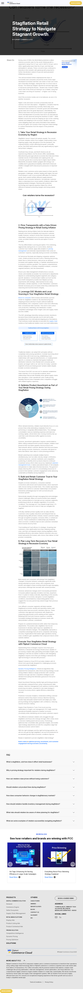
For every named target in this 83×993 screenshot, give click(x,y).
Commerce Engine (12, 907)
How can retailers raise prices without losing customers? (27, 779)
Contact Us (35, 912)
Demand (9, 904)
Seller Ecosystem (12, 910)
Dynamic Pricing (12, 936)
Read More (13, 877)
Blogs (33, 909)
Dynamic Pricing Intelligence (27, 669)
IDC (32, 918)
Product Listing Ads (13, 923)
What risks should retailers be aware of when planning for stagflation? (32, 812)
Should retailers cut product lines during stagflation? (26, 787)
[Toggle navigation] (2, 3)
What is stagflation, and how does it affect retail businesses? (29, 762)
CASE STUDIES (35, 901)
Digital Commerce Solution (16, 901)
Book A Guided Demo (66, 898)
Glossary (34, 915)
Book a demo (22, 741)
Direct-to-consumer (24, 298)
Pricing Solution (12, 930)
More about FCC (13, 961)
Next (72, 864)
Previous (10, 864)
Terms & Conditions (36, 982)
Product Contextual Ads (14, 926)
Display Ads (10, 920)
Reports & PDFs (36, 906)
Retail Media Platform (14, 917)
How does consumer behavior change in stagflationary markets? (30, 796)
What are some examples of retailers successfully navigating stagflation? (34, 821)
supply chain (53, 321)
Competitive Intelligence (15, 933)
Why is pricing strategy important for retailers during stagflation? (30, 770)
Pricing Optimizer (12, 939)
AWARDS (33, 903)
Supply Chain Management (16, 913)
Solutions (11, 943)
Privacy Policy (49, 982)
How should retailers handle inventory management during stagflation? (33, 804)
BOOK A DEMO (75, 3)
